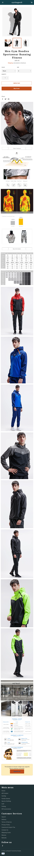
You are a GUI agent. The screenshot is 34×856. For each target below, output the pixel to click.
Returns (4, 835)
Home (3, 791)
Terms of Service (7, 822)
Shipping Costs (6, 832)
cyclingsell (17, 2)
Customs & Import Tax (8, 827)
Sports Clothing (6, 801)
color (3, 67)
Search (4, 817)
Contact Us (5, 830)
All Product (5, 793)
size (18, 67)
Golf (3, 804)
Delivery (4, 819)
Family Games (6, 798)
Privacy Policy (6, 824)
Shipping (10, 63)
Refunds (4, 838)
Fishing (4, 806)
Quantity (4, 74)
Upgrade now (17, 771)
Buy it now (17, 88)
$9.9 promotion (6, 809)
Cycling (4, 796)
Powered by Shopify (16, 850)
